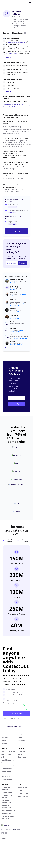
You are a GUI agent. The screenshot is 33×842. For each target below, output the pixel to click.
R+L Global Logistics (17, 288)
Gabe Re (12, 341)
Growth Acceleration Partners (16, 42)
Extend (25, 47)
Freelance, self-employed (16, 344)
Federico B (13, 309)
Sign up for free (16, 713)
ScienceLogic (13, 283)
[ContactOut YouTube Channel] (6, 833)
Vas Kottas (13, 322)
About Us (21, 751)
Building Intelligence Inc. (16, 325)
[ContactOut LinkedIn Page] (2, 833)
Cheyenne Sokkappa (16, 12)
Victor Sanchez (15, 335)
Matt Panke (14, 286)
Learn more (16, 398)
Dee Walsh (13, 293)
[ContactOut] (10, 3)
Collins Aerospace (11, 53)
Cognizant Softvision (15, 312)
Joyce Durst (14, 299)
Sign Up (16, 404)
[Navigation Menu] (30, 3)
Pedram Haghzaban (16, 279)
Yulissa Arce (14, 315)
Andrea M (13, 328)
